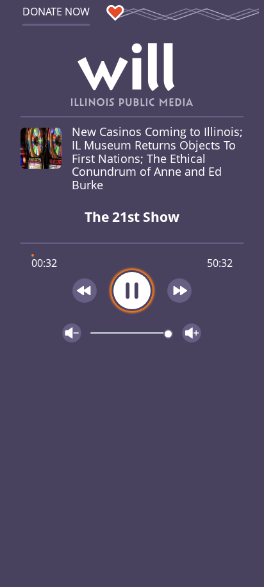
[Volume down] (71, 332)
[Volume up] (191, 332)
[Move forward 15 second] (180, 290)
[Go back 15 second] (85, 290)
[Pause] (132, 290)
